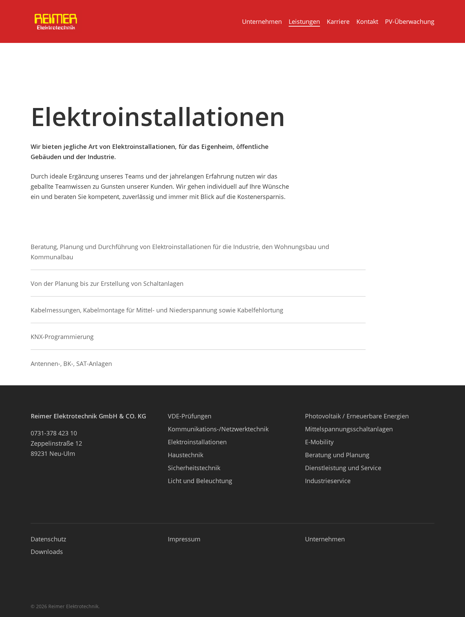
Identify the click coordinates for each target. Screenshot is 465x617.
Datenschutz (48, 539)
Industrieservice (328, 481)
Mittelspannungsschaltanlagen (349, 429)
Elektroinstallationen (197, 442)
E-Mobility (319, 442)
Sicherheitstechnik (194, 468)
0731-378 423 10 (54, 433)
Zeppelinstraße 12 (56, 443)
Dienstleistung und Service (343, 468)
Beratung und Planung (337, 455)
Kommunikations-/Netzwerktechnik (218, 429)
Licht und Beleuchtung (200, 481)
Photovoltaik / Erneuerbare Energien (357, 416)
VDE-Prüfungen (189, 416)
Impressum (184, 539)
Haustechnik (185, 455)
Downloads (47, 551)
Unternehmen (325, 539)
